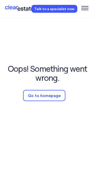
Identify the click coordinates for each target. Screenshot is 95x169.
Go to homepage (44, 95)
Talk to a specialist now (54, 9)
